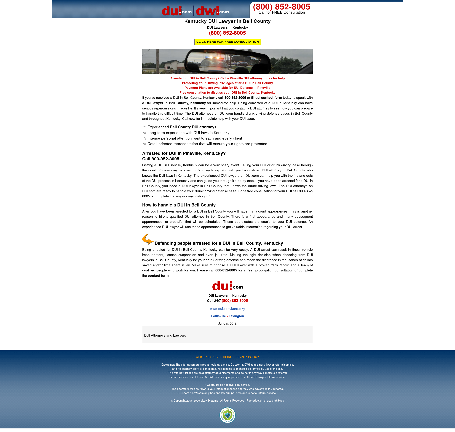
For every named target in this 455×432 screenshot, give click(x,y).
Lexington (236, 316)
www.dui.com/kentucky (227, 308)
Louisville (218, 316)
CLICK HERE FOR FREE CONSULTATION (227, 41)
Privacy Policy (247, 357)
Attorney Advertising (214, 357)
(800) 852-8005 (281, 6)
